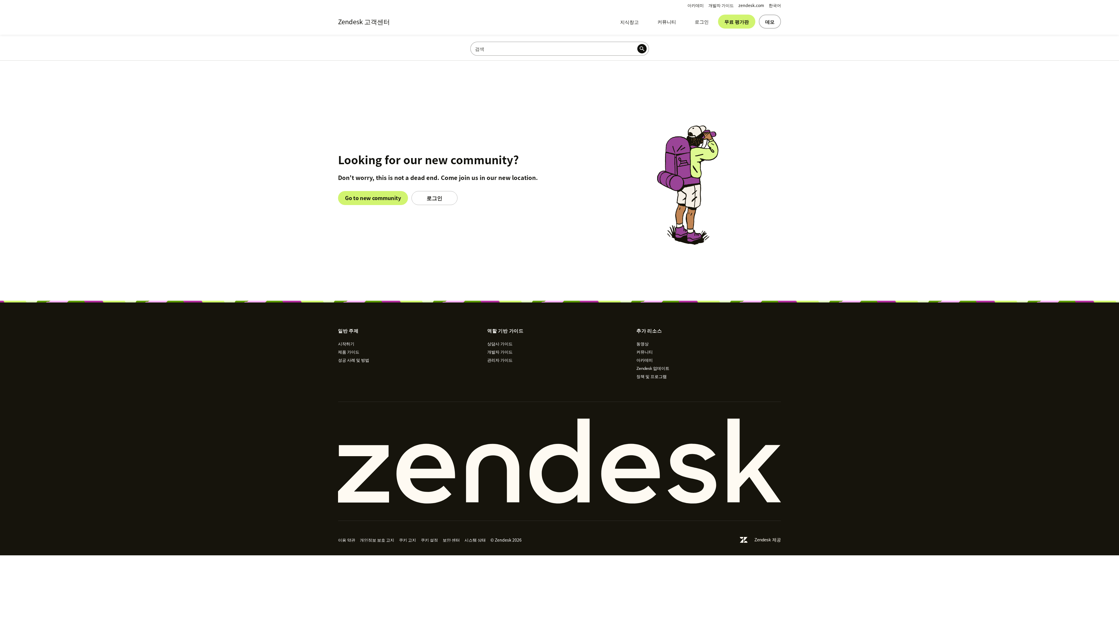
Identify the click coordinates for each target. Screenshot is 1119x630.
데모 (770, 21)
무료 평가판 (736, 21)
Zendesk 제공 (767, 540)
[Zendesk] (559, 461)
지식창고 (629, 21)
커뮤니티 (666, 21)
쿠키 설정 (429, 540)
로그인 (702, 21)
